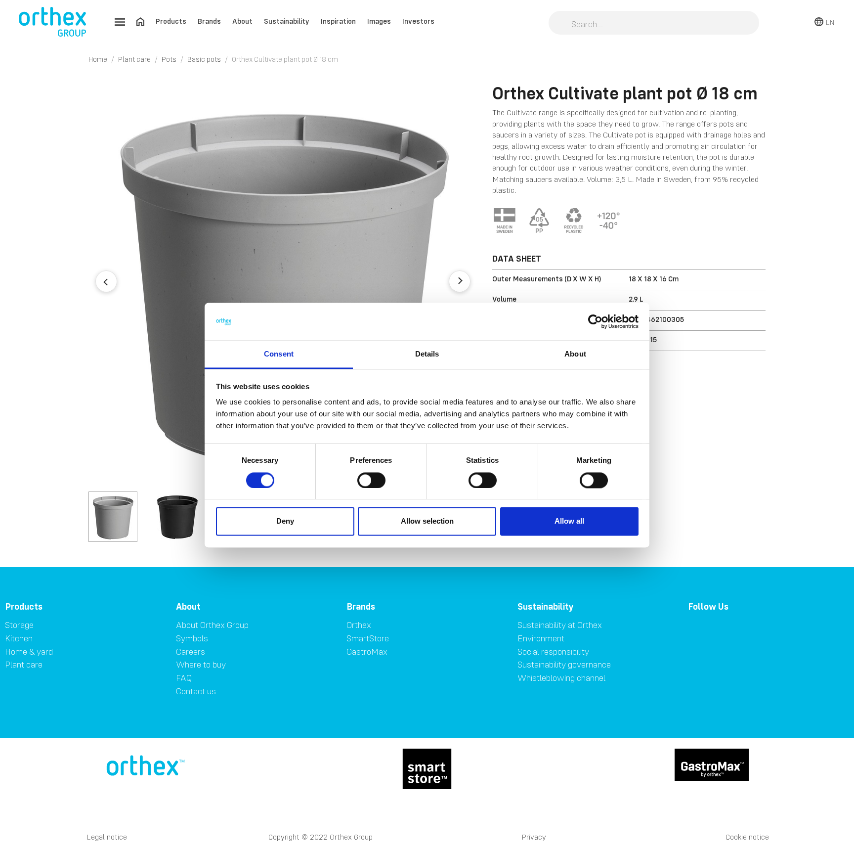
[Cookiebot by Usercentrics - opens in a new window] (595, 321)
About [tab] (575, 354)
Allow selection (427, 521)
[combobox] (653, 24)
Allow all (569, 521)
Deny (285, 521)
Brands (209, 21)
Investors (418, 21)
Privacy (534, 837)
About (242, 21)
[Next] (459, 281)
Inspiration (338, 21)
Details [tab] (427, 354)
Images (379, 21)
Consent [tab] (279, 354)
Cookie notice (747, 837)
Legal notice (107, 837)
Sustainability (286, 21)
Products (171, 21)
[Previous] (106, 281)
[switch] (371, 480)
